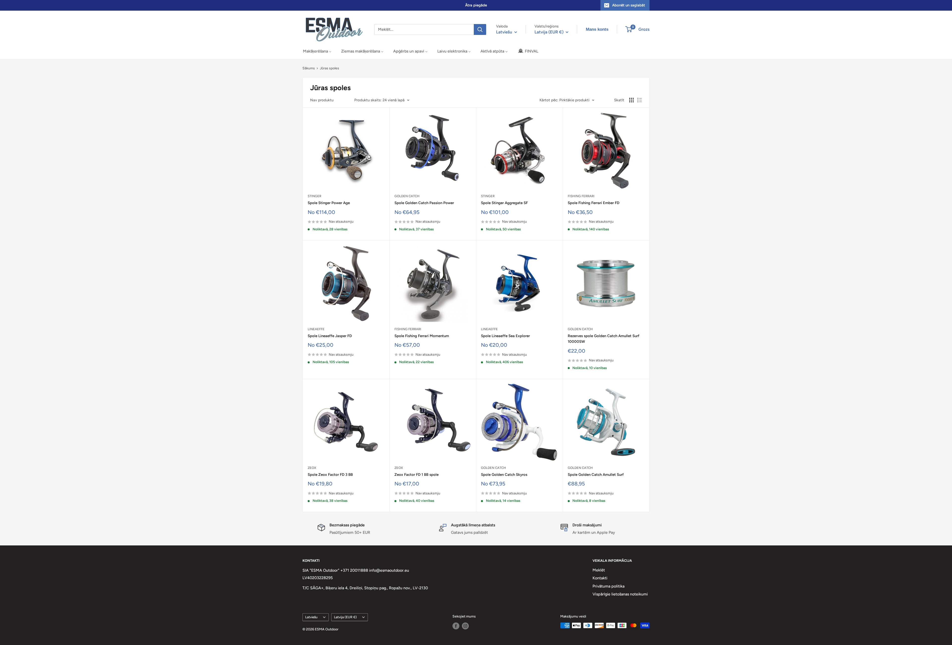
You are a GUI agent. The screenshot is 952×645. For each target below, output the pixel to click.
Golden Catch (406, 196)
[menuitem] (317, 51)
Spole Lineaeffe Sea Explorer (505, 336)
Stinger (314, 196)
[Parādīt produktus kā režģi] (631, 100)
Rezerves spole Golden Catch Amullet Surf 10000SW (603, 339)
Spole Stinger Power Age (329, 203)
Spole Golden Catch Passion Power (424, 203)
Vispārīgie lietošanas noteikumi (620, 594)
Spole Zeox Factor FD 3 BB (330, 474)
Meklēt (599, 570)
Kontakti (600, 578)
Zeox (312, 468)
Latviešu (311, 617)
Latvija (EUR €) (345, 617)
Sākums (308, 68)
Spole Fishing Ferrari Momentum (421, 336)
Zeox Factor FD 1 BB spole (416, 474)
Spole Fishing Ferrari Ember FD (593, 203)
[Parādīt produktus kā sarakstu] (639, 100)
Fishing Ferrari (581, 196)
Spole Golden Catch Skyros (504, 474)
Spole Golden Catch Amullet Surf (596, 474)
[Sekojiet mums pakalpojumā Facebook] (455, 625)
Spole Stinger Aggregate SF (504, 203)
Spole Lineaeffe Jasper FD (330, 336)
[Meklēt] (480, 29)
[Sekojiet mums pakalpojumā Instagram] (465, 625)
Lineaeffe (316, 329)
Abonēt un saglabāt (628, 5)
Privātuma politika (609, 586)
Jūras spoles (329, 68)
